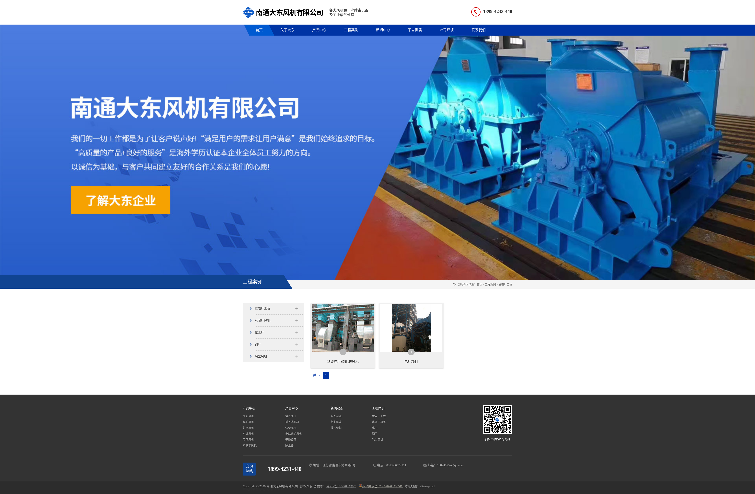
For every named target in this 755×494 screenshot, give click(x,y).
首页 (259, 30)
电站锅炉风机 (293, 433)
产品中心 (319, 30)
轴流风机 (248, 427)
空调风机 (248, 433)
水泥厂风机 (379, 422)
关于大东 (287, 30)
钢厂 (375, 433)
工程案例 (351, 30)
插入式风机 (292, 422)
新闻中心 (383, 30)
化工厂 (376, 427)
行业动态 (336, 422)
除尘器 (289, 445)
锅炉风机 (248, 422)
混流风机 (290, 416)
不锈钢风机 (250, 445)
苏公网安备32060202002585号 (263, 489)
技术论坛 (336, 427)
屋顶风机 (248, 439)
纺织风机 (290, 427)
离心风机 (248, 416)
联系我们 (478, 30)
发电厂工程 (505, 284)
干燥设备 (290, 439)
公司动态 (336, 416)
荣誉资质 (415, 30)
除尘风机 (377, 439)
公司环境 (447, 30)
